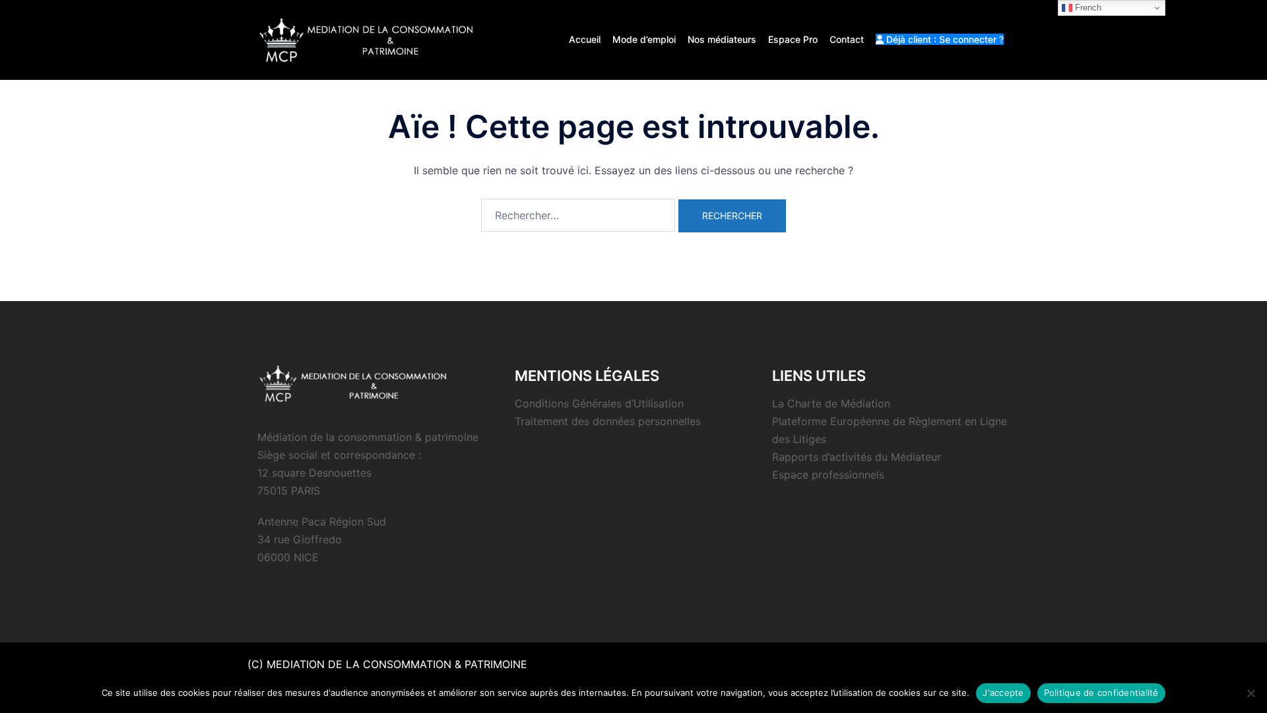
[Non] (1250, 693)
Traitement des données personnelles (608, 421)
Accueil (585, 39)
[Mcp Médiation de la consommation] (369, 39)
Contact (846, 39)
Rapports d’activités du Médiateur (856, 456)
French (1086, 8)
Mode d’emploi (644, 39)
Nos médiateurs (722, 39)
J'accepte (1003, 692)
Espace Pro (793, 39)
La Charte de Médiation (831, 403)
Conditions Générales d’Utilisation (599, 403)
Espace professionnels (828, 474)
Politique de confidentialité (1101, 692)
